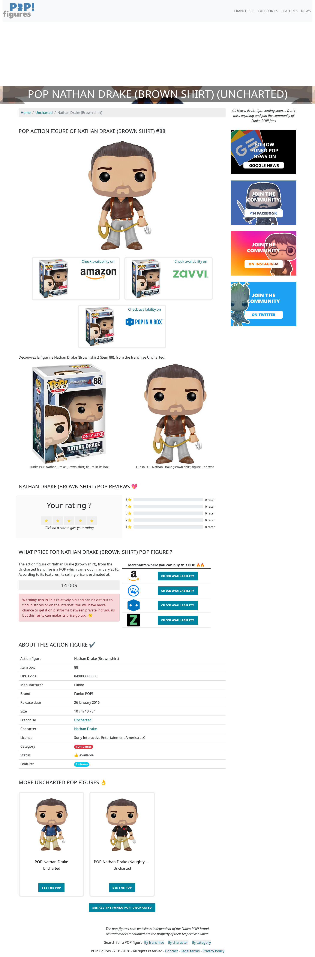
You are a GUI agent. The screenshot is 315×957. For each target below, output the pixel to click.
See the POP (51, 888)
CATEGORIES (268, 11)
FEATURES (290, 11)
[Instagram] (263, 253)
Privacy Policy (213, 951)
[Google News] (263, 151)
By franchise (154, 942)
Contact (171, 951)
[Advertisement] (157, 54)
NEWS (306, 11)
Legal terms (190, 951)
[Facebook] (263, 202)
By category (201, 942)
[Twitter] (263, 303)
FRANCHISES (244, 11)
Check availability (177, 576)
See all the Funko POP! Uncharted (122, 907)
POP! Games (84, 746)
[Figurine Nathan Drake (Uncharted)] (51, 824)
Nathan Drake (85, 728)
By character (178, 942)
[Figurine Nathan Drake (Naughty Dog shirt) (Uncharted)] (122, 824)
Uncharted (83, 720)
